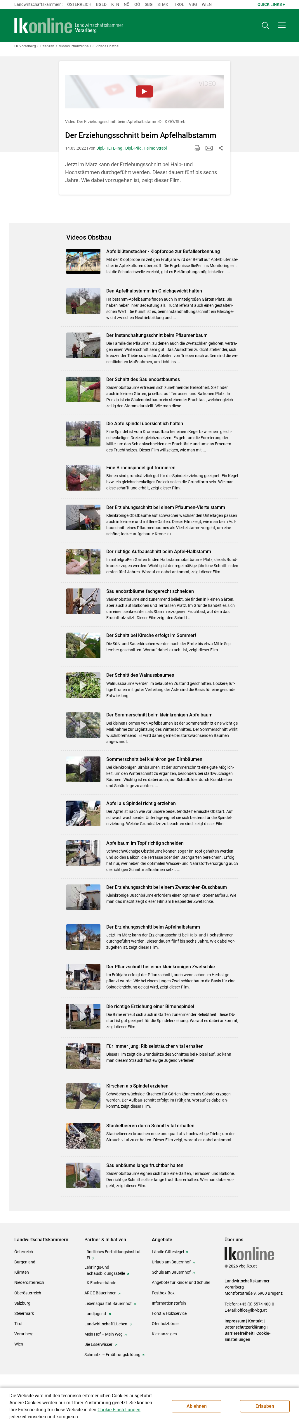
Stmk (162, 4)
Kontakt (255, 1321)
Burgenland (24, 1262)
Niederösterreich (29, 1282)
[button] (282, 25)
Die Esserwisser (98, 1344)
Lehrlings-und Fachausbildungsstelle (104, 1270)
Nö (127, 4)
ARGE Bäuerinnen (100, 1293)
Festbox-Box (163, 1293)
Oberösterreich (27, 1293)
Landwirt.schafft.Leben (106, 1324)
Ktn (115, 4)
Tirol (178, 4)
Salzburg (22, 1303)
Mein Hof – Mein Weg (103, 1334)
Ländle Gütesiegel (168, 1251)
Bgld (101, 4)
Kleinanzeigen (164, 1333)
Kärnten (21, 1272)
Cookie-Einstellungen (119, 1409)
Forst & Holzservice (169, 1313)
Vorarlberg (24, 1333)
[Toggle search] (265, 25)
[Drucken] (196, 148)
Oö (137, 4)
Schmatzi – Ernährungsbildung (112, 1354)
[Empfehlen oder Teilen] (220, 148)
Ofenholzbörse (165, 1323)
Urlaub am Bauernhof (171, 1262)
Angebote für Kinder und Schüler (181, 1282)
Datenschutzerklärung (245, 1327)
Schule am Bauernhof (171, 1272)
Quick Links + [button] (271, 4)
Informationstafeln (169, 1303)
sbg (149, 4)
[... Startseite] (69, 25)
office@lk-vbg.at (252, 1310)
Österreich (79, 4)
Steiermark (24, 1313)
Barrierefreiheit (239, 1333)
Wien (207, 4)
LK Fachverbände (100, 1282)
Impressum (235, 1321)
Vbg (193, 4)
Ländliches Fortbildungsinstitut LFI (112, 1254)
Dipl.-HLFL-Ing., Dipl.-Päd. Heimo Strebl (131, 148)
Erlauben (264, 1406)
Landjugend (95, 1313)
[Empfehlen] (209, 148)
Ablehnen (197, 1406)
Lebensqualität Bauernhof (108, 1303)
